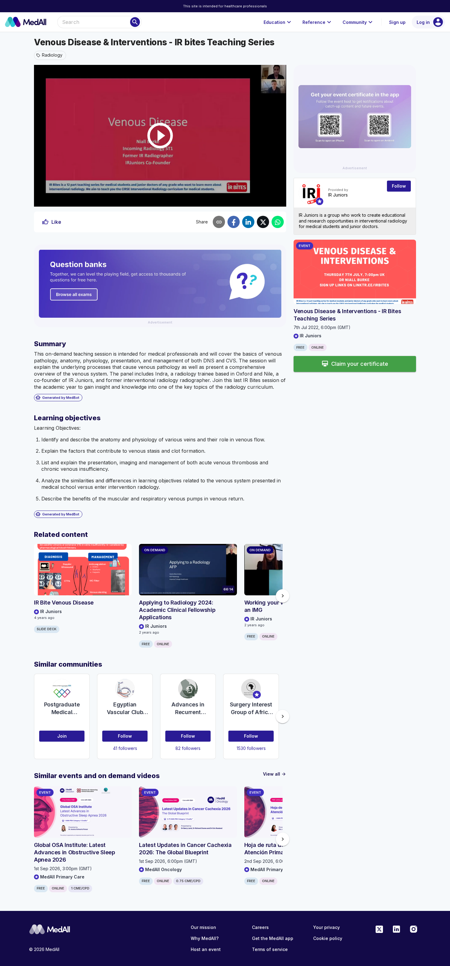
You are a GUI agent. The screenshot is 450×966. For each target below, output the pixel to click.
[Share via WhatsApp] (278, 222)
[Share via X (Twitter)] (263, 222)
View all (274, 774)
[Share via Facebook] (233, 222)
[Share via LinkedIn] (248, 222)
